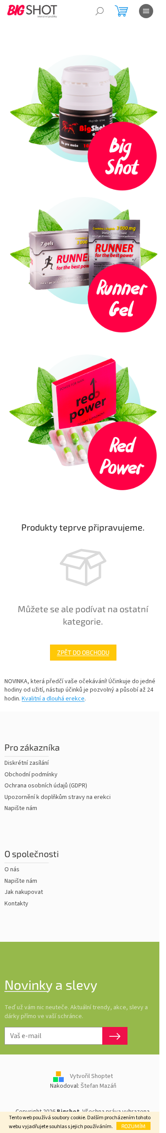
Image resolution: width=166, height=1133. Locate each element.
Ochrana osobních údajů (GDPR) (45, 786)
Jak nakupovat (23, 892)
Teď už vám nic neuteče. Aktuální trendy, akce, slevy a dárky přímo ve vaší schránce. (76, 1012)
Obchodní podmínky (31, 775)
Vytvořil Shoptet (91, 1076)
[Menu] (146, 11)
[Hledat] (99, 11)
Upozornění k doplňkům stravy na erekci (57, 797)
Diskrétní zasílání (26, 763)
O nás (11, 869)
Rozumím (133, 1126)
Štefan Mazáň (98, 1086)
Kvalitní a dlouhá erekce (53, 698)
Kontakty (16, 904)
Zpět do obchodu (83, 652)
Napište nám (20, 808)
